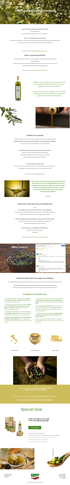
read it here (26, 300)
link (19, 319)
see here (18, 313)
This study (10, 307)
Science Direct (56, 307)
